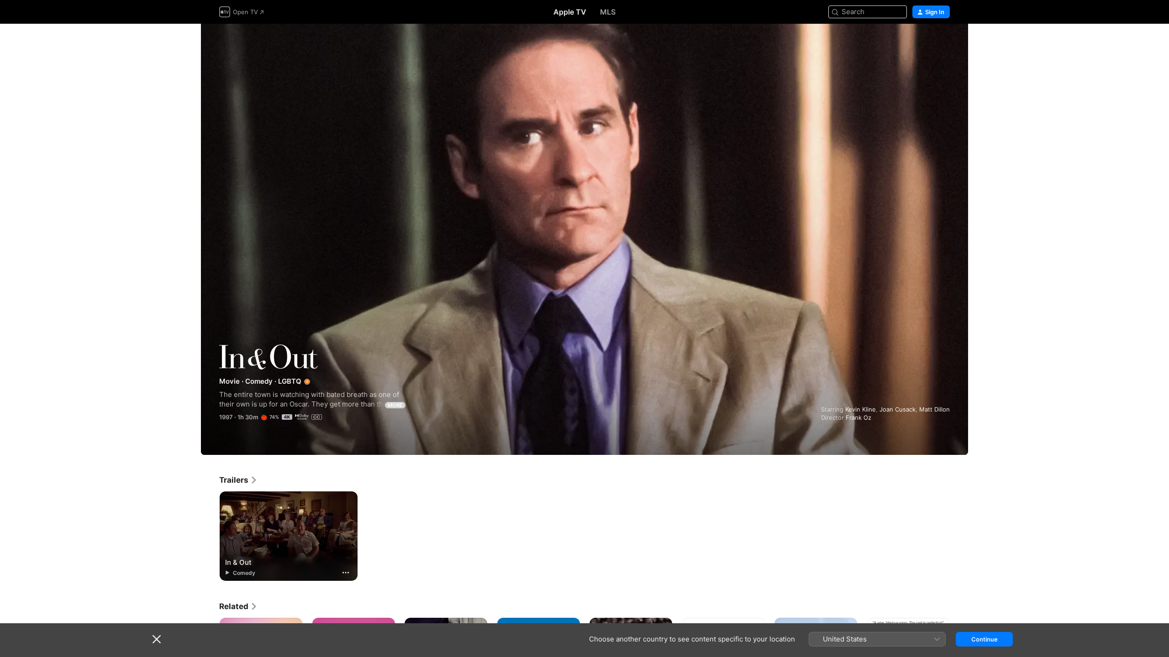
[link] (238, 480)
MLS (608, 11)
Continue (984, 639)
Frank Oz (858, 417)
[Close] (157, 639)
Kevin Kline (860, 409)
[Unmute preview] (943, 42)
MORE (395, 405)
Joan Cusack (897, 409)
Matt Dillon (934, 409)
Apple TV (569, 11)
